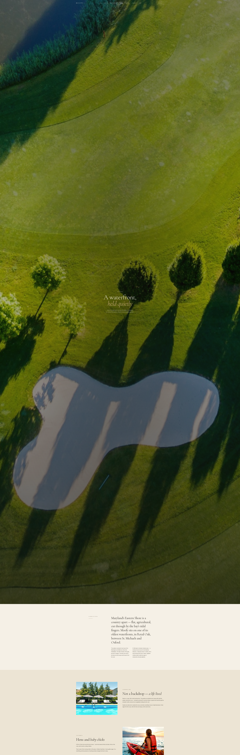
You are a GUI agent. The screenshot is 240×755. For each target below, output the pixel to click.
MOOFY (80, 3)
